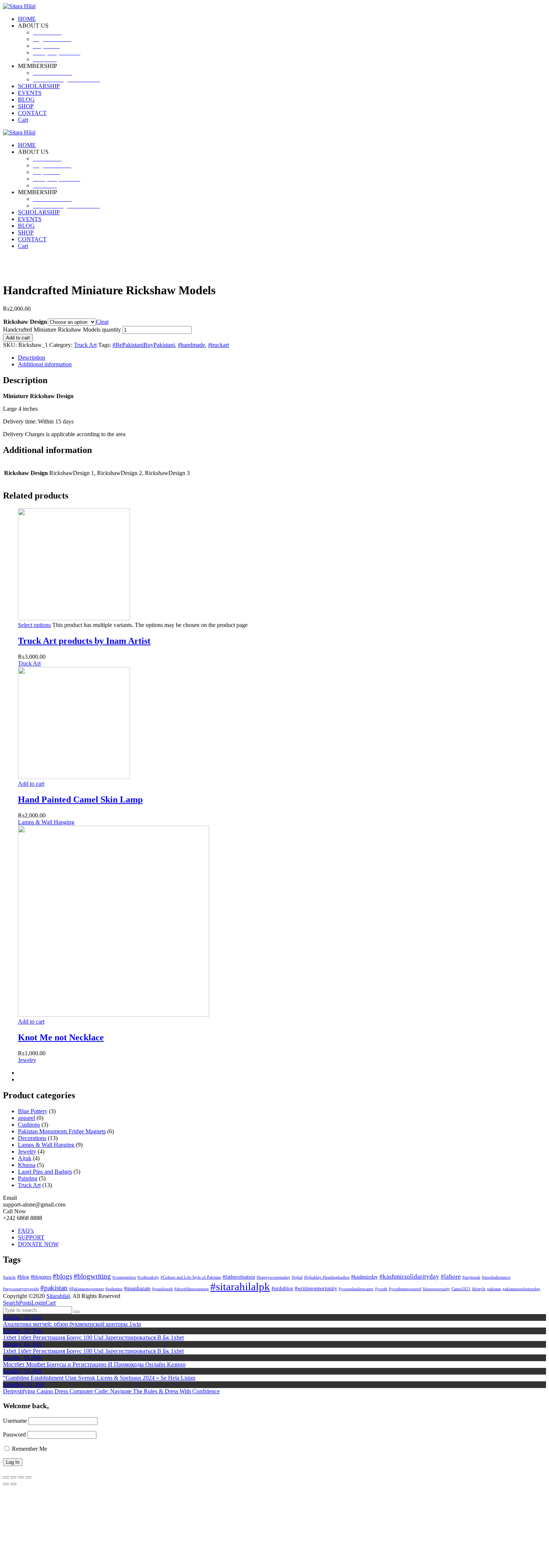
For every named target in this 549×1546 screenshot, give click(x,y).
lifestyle (479, 1289)
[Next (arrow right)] (13, 1484)
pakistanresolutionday (521, 1289)
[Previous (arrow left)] (6, 1484)
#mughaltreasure (496, 1277)
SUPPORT (31, 1237)
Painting (27, 1178)
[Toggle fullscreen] (13, 1477)
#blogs (62, 1276)
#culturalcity (148, 1277)
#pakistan (54, 1288)
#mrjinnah (471, 1277)
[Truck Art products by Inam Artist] (74, 618)
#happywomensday (273, 1277)
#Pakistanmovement (86, 1289)
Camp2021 (461, 1289)
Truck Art (85, 345)
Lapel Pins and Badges (45, 1171)
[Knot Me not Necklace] (113, 1015)
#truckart (218, 345)
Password (14, 1434)
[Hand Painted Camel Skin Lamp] (74, 777)
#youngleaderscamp (356, 1289)
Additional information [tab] (45, 364)
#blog (23, 1277)
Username (15, 1421)
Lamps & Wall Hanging (46, 822)
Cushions (29, 1124)
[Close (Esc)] (28, 1477)
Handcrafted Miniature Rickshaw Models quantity (62, 329)
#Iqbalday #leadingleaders (327, 1277)
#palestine (113, 1289)
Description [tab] (31, 357)
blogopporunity (436, 1289)
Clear (102, 322)
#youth (381, 1289)
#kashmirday (364, 1277)
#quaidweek (162, 1289)
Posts (25, 1303)
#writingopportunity (316, 1288)
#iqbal (297, 1277)
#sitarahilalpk (240, 1286)
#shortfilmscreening (191, 1289)
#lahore (451, 1276)
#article (9, 1277)
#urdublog (282, 1288)
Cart (51, 1303)
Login (38, 1303)
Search (11, 1303)
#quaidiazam (137, 1288)
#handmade (191, 345)
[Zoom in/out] (6, 1477)
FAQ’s (26, 1230)
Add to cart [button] (31, 783)
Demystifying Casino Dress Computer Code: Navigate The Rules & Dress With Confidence (111, 1391)
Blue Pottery (32, 1111)
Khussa (26, 1165)
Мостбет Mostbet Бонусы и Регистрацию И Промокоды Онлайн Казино (94, 1364)
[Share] (21, 1477)
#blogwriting (92, 1276)
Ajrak (24, 1158)
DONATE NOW (38, 1244)
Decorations (32, 1138)
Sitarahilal (58, 1296)
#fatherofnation (239, 1277)
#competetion (124, 1277)
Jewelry (27, 1060)
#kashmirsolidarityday (409, 1276)
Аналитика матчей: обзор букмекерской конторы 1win (72, 1324)
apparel (26, 1118)
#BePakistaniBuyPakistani (143, 345)
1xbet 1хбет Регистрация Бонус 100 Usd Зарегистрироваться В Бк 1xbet (93, 1337)
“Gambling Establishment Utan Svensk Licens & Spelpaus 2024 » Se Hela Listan (99, 1378)
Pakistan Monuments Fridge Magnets (62, 1131)
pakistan (494, 1289)
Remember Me (28, 1449)
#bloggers (41, 1277)
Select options (34, 625)
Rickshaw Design (25, 322)
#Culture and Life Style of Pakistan (191, 1277)
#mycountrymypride (21, 1289)
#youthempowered (405, 1289)
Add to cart (18, 338)
